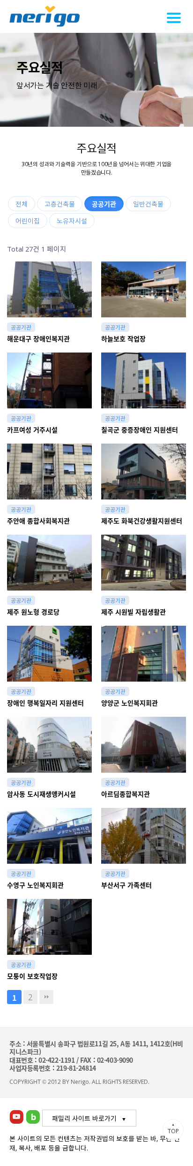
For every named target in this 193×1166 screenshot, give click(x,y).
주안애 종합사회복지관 (38, 520)
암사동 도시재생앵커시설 (41, 794)
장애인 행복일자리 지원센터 (45, 702)
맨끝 (46, 997)
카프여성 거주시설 (32, 429)
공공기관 (104, 203)
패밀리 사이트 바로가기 (84, 1118)
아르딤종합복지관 (125, 794)
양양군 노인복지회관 (129, 702)
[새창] (16, 1115)
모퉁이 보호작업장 (32, 976)
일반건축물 (148, 203)
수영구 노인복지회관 (35, 885)
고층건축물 (60, 203)
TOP (173, 1128)
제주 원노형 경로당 (33, 611)
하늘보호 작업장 (123, 338)
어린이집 (27, 220)
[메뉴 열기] (175, 18)
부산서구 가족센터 (126, 885)
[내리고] (44, 16)
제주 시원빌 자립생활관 (133, 611)
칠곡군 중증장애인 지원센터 (139, 429)
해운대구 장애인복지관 (38, 338)
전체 (21, 203)
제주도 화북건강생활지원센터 (141, 520)
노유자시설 (72, 220)
